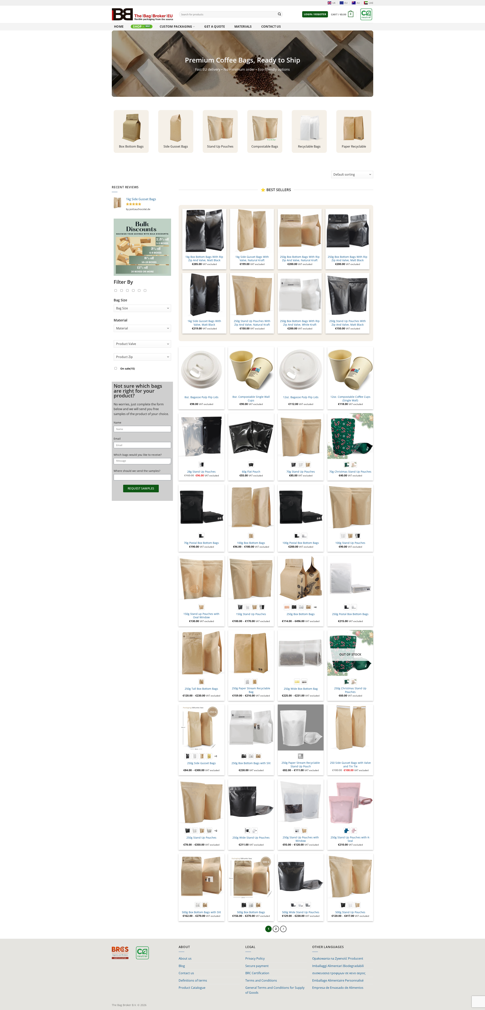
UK (334, 3)
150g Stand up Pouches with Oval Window (201, 615)
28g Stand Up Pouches (201, 471)
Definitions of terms (193, 980)
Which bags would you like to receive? (138, 455)
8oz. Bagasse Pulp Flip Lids (201, 397)
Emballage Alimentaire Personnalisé (338, 980)
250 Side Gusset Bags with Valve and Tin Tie (350, 764)
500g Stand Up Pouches (350, 912)
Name (117, 422)
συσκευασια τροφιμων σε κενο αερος (338, 973)
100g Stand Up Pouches (350, 543)
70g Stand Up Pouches (300, 471)
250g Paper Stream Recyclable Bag (251, 690)
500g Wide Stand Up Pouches (300, 912)
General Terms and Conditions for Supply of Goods (274, 990)
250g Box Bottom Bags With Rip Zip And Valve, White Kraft (300, 322)
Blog (182, 966)
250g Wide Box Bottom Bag (301, 688)
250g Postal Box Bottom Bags (350, 614)
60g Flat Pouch (251, 471)
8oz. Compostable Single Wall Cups (251, 398)
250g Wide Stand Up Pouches (251, 837)
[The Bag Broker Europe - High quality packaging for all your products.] (142, 14)
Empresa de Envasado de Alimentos (337, 988)
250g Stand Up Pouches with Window (301, 839)
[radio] (201, 464)
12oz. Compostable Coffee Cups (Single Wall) (350, 398)
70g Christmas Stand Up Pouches (350, 471)
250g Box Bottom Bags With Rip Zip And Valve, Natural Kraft (300, 258)
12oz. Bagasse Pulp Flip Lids (300, 397)
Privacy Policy (255, 958)
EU (345, 3)
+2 (215, 830)
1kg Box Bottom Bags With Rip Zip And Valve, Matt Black (204, 258)
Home (119, 26)
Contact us (271, 26)
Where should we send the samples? (137, 471)
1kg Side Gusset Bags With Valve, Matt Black (204, 322)
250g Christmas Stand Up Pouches (350, 690)
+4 (315, 607)
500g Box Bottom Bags (251, 912)
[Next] (283, 929)
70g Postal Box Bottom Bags (201, 543)
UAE (371, 3)
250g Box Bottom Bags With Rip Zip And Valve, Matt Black (347, 258)
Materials (243, 26)
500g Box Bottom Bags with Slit (201, 912)
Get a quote (214, 26)
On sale (127, 368)
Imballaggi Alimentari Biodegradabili (338, 966)
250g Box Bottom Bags (301, 614)
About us (185, 958)
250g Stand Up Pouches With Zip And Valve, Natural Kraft (252, 322)
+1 (215, 756)
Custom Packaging (176, 26)
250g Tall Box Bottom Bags (201, 688)
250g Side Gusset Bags (201, 763)
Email (117, 438)
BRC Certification (257, 973)
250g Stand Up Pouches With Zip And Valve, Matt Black (347, 322)
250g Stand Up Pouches (201, 837)
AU (358, 3)
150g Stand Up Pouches (251, 614)
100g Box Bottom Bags (251, 543)
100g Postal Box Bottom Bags (300, 543)
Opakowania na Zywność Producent (337, 958)
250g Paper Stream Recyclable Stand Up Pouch (301, 764)
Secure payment (257, 966)
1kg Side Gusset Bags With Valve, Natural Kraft (252, 258)
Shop (137, 26)
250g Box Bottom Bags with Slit (251, 763)
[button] (315, 14)
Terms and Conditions (261, 980)
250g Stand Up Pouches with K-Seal (350, 839)
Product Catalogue (192, 988)
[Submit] (279, 14)
